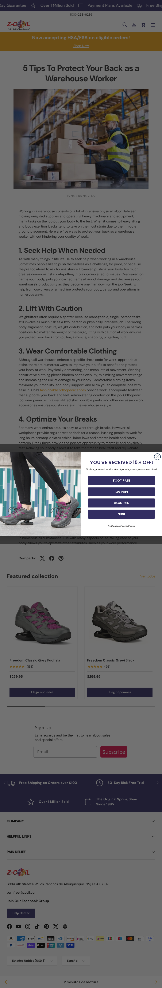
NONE (122, 514)
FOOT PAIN (121, 481)
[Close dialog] (157, 457)
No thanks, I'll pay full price (121, 526)
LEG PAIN (121, 492)
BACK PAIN (121, 503)
